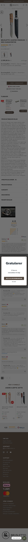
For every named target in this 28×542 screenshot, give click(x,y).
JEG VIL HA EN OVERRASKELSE (14, 278)
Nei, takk (14, 281)
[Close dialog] (25, 258)
